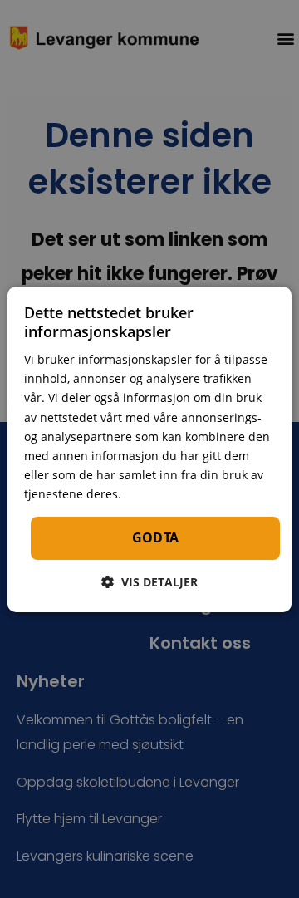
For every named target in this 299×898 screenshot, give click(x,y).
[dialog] (149, 448)
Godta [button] (155, 537)
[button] (149, 581)
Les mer (148, 494)
